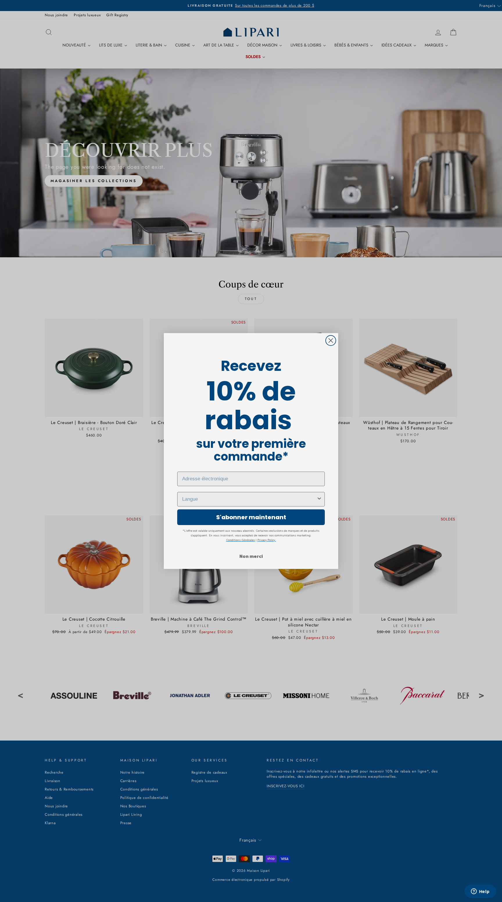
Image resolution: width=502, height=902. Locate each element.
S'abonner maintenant (251, 517)
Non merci (251, 556)
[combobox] (249, 499)
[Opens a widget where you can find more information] (480, 892)
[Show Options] (319, 499)
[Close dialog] (331, 340)
